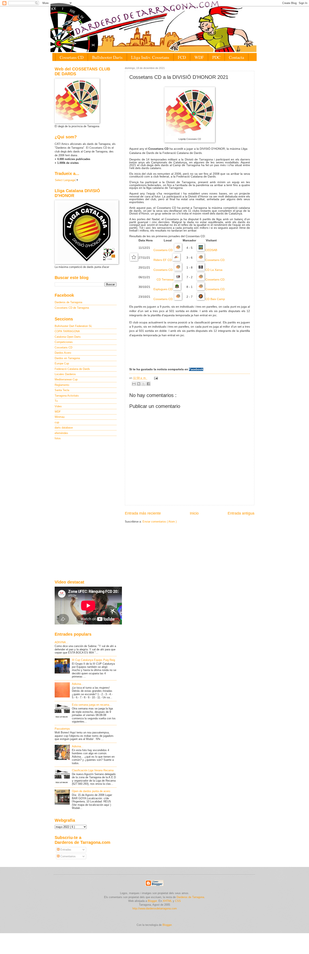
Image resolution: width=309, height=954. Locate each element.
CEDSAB (211, 250)
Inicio (194, 513)
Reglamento (62, 384)
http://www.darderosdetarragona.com (154, 908)
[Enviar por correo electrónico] (134, 384)
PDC (216, 57)
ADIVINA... (61, 642)
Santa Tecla (62, 390)
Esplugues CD (163, 289)
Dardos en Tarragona (67, 358)
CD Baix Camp (215, 299)
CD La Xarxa (213, 269)
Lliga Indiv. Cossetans (150, 57)
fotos (58, 438)
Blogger (167, 924)
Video (58, 406)
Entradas (65, 849)
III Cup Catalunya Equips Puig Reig (93, 660)
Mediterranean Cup (66, 379)
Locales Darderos (65, 374)
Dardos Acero (63, 352)
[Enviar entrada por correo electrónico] (155, 378)
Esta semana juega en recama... (92, 704)
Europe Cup (62, 363)
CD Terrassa (165, 279)
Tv (56, 400)
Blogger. (153, 900)
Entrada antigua (241, 513)
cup (57, 422)
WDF (199, 57)
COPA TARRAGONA (67, 331)
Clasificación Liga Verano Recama (93, 770)
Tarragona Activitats (67, 395)
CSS (178, 900)
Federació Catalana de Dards (72, 368)
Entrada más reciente (143, 513)
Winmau (60, 416)
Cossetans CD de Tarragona (72, 307)
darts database (64, 427)
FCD (182, 57)
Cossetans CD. (163, 250)
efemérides (61, 433)
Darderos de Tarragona (68, 302)
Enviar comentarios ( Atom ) (160, 521)
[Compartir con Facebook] (148, 384)
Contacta (236, 57)
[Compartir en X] (143, 384)
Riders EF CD (163, 260)
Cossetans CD (71, 57)
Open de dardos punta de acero (91, 791)
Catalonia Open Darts (68, 336)
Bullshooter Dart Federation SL (73, 326)
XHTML (167, 900)
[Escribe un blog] (139, 384)
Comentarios (67, 856)
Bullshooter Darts (107, 57)
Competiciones (64, 342)
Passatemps (62, 728)
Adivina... (77, 683)
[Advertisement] (85, 510)
